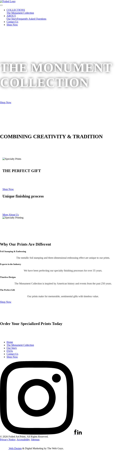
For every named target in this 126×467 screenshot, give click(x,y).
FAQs (10, 351)
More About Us (10, 214)
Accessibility (23, 439)
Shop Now (12, 24)
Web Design (15, 448)
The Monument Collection (20, 12)
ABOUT (11, 15)
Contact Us (12, 21)
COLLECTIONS (16, 10)
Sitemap (35, 439)
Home (10, 342)
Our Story (12, 18)
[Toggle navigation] (1, 5)
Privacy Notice (7, 439)
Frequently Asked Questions (31, 18)
